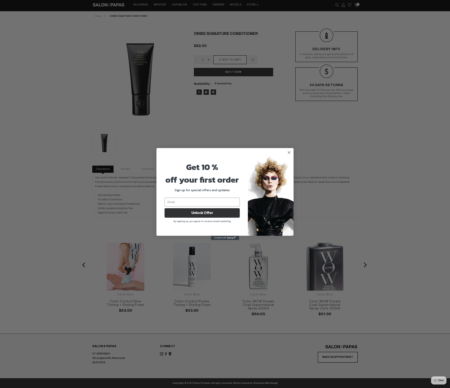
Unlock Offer (202, 213)
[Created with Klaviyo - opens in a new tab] (225, 238)
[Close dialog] (289, 152)
